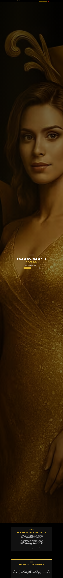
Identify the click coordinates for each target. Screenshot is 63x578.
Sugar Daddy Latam (30, 547)
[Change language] (48, 1)
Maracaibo (39, 546)
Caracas (31, 546)
